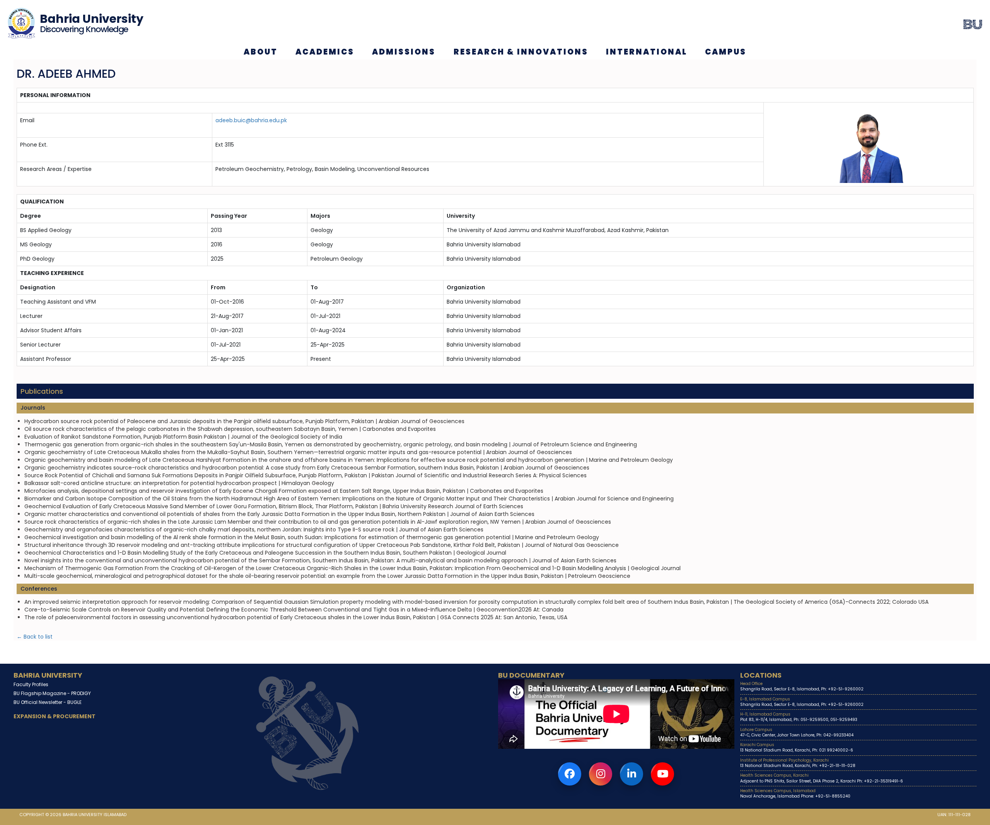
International (646, 51)
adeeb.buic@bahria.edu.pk (251, 120)
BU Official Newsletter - (48, 702)
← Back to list (35, 637)
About (261, 51)
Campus (725, 51)
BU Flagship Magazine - (52, 693)
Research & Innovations (521, 51)
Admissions (403, 51)
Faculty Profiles (31, 684)
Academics (324, 51)
